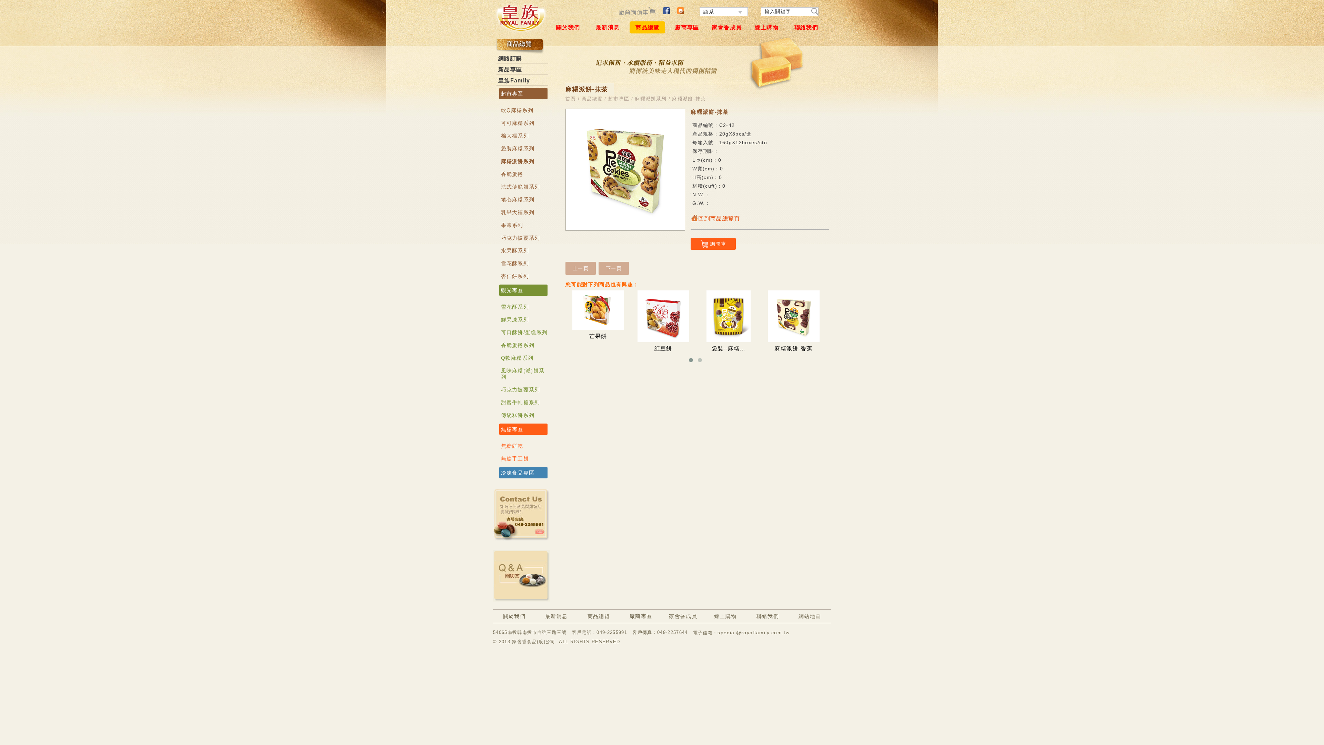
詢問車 (718, 244)
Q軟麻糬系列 (517, 358)
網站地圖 (810, 616)
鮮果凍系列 (515, 319)
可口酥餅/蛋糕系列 (524, 332)
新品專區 (510, 69)
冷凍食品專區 (518, 473)
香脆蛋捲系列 (518, 345)
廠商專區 (687, 27)
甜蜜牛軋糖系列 (520, 402)
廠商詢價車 (634, 12)
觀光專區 (512, 290)
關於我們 (568, 27)
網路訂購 (510, 58)
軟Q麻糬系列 (517, 110)
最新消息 (608, 27)
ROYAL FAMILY (520, 17)
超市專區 (512, 94)
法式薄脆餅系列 (520, 187)
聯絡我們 (806, 27)
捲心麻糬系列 (518, 199)
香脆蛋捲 (512, 174)
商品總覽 (647, 27)
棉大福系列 (515, 136)
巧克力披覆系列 (520, 238)
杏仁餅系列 (515, 276)
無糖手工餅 (515, 458)
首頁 (570, 98)
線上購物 (767, 27)
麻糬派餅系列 (518, 161)
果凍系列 (512, 225)
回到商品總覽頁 (719, 218)
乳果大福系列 (518, 212)
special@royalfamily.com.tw (754, 632)
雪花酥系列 (515, 263)
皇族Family (514, 80)
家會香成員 (727, 27)
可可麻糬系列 (518, 123)
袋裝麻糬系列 (518, 148)
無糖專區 (512, 429)
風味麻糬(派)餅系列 (523, 374)
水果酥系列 (515, 251)
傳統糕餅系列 (518, 415)
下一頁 (614, 268)
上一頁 (581, 268)
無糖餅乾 (512, 446)
